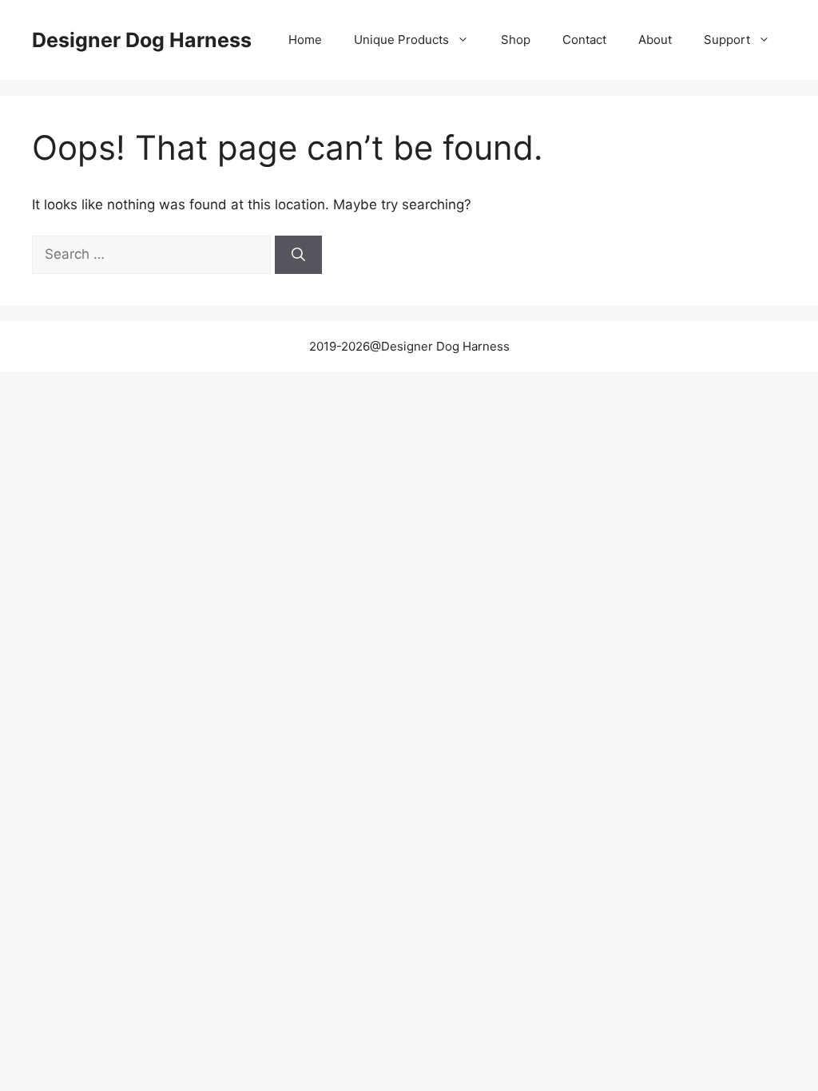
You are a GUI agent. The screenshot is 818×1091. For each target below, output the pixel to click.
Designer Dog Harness (142, 40)
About (655, 39)
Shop (515, 39)
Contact (584, 39)
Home (305, 39)
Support (727, 39)
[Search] (298, 255)
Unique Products (401, 39)
